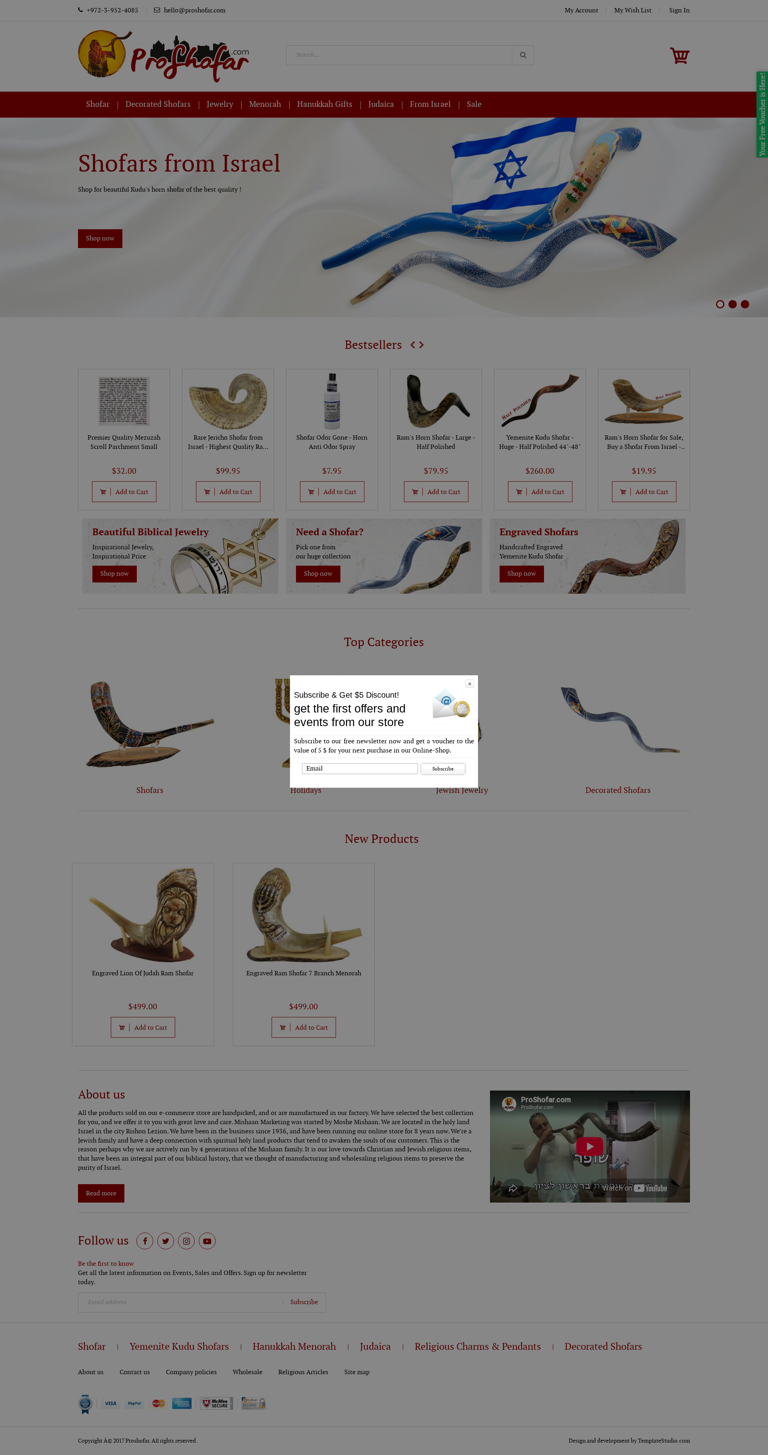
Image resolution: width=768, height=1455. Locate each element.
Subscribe (443, 769)
